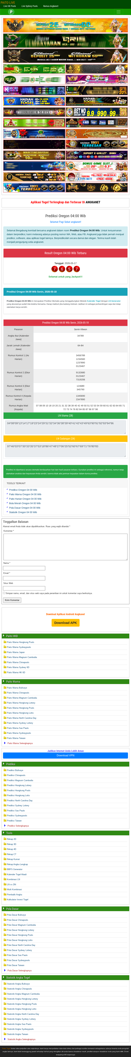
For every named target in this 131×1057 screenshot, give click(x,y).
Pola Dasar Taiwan (15, 965)
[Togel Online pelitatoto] (34, 84)
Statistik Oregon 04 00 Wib (23, 512)
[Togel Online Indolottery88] (34, 138)
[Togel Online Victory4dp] (34, 105)
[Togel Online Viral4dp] (97, 84)
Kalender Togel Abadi (17, 874)
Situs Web (8, 583)
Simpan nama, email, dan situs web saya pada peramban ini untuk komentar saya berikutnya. (49, 593)
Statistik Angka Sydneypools (20, 1029)
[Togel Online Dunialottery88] (97, 138)
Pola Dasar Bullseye (16, 915)
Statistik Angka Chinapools (19, 989)
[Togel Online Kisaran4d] (34, 73)
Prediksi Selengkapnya (18, 826)
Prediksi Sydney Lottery (18, 805)
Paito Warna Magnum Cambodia (22, 657)
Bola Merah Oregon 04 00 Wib (25, 503)
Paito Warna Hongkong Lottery (21, 703)
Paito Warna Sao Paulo (18, 728)
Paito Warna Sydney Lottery (20, 723)
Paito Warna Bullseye (17, 688)
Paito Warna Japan (16, 652)
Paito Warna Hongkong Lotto (20, 713)
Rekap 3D (11, 844)
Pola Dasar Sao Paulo (17, 955)
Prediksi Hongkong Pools (18, 790)
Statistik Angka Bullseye (18, 984)
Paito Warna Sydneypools (19, 647)
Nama (6, 563)
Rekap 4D (11, 849)
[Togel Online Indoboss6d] (97, 94)
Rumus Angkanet (50, 6)
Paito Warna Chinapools (18, 662)
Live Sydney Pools (30, 6)
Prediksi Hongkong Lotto (18, 795)
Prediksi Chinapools (16, 775)
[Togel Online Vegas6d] (34, 148)
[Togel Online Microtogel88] (34, 94)
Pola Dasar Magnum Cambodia (21, 925)
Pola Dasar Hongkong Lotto (19, 940)
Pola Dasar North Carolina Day (21, 945)
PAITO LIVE (8, 2)
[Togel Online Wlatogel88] (97, 127)
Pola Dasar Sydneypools (18, 960)
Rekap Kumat (13, 859)
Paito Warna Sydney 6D (18, 667)
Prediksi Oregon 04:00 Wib (65, 216)
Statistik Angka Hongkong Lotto (21, 1009)
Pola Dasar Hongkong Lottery (20, 930)
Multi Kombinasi (14, 889)
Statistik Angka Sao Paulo (19, 1024)
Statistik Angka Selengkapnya (21, 1039)
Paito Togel (6, 1048)
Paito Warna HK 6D (16, 672)
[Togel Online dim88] (65, 47)
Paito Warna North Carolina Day (21, 718)
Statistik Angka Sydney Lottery (21, 1019)
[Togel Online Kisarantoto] (97, 73)
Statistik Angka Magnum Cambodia (23, 994)
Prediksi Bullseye (15, 770)
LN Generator (114, 301)
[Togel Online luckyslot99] (97, 116)
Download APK (65, 623)
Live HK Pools (10, 6)
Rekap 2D (11, 839)
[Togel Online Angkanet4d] (97, 170)
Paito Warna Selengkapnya (20, 743)
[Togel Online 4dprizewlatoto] (34, 181)
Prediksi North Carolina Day (20, 800)
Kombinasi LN (13, 879)
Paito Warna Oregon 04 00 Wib (25, 494)
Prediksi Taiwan (14, 820)
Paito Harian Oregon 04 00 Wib (25, 498)
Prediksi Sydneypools (17, 815)
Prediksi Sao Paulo (16, 810)
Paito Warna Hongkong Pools (20, 642)
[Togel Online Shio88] (97, 148)
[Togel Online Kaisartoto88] (34, 127)
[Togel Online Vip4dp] (97, 105)
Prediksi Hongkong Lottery (19, 785)
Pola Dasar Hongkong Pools (20, 935)
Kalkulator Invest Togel (17, 899)
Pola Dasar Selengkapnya (19, 970)
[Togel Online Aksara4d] (34, 159)
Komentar (9, 531)
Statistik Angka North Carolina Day (23, 1014)
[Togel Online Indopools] (97, 181)
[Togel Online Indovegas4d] (97, 191)
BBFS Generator (14, 869)
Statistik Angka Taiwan (17, 1034)
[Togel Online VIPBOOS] (65, 32)
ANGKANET (93, 202)
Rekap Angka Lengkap (17, 864)
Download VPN (65, 755)
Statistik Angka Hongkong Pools (22, 1004)
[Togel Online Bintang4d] (97, 159)
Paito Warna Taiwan (16, 738)
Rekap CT (11, 854)
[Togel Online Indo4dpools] (34, 191)
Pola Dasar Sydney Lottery (19, 950)
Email (6, 573)
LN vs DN (11, 884)
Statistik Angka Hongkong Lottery (22, 999)
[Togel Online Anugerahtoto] (34, 170)
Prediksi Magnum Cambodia (20, 780)
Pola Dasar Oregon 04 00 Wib (24, 507)
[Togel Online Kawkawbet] (34, 116)
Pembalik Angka (14, 894)
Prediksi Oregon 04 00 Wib (23, 489)
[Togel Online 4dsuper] (65, 62)
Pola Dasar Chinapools (17, 920)
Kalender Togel (94, 301)
